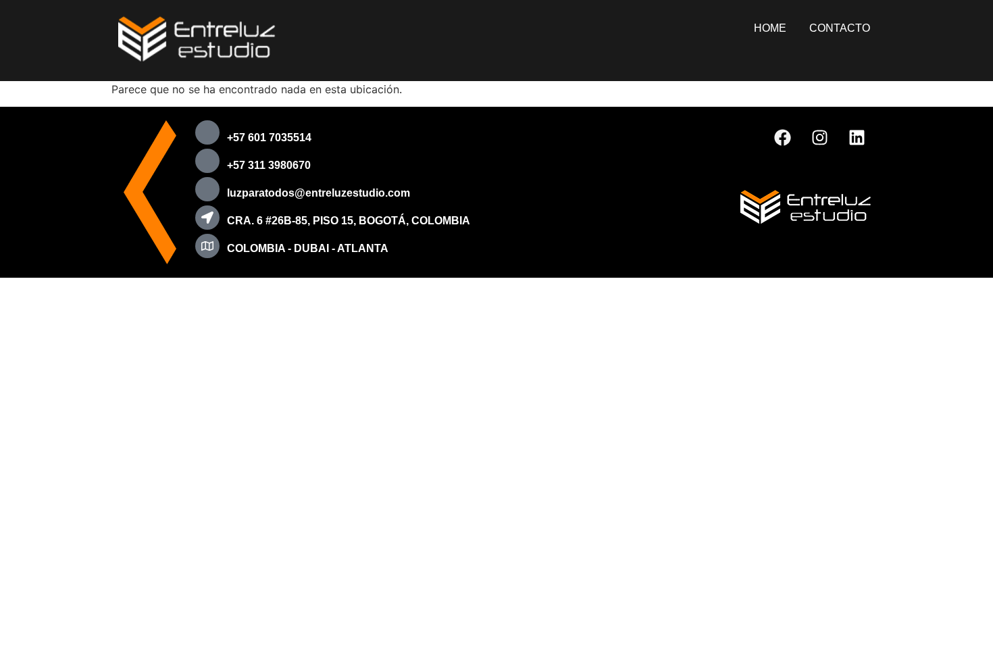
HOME (770, 28)
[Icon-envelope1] (207, 189)
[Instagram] (820, 137)
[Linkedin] (857, 137)
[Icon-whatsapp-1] (207, 161)
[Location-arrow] (207, 217)
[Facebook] (783, 137)
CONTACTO (839, 28)
